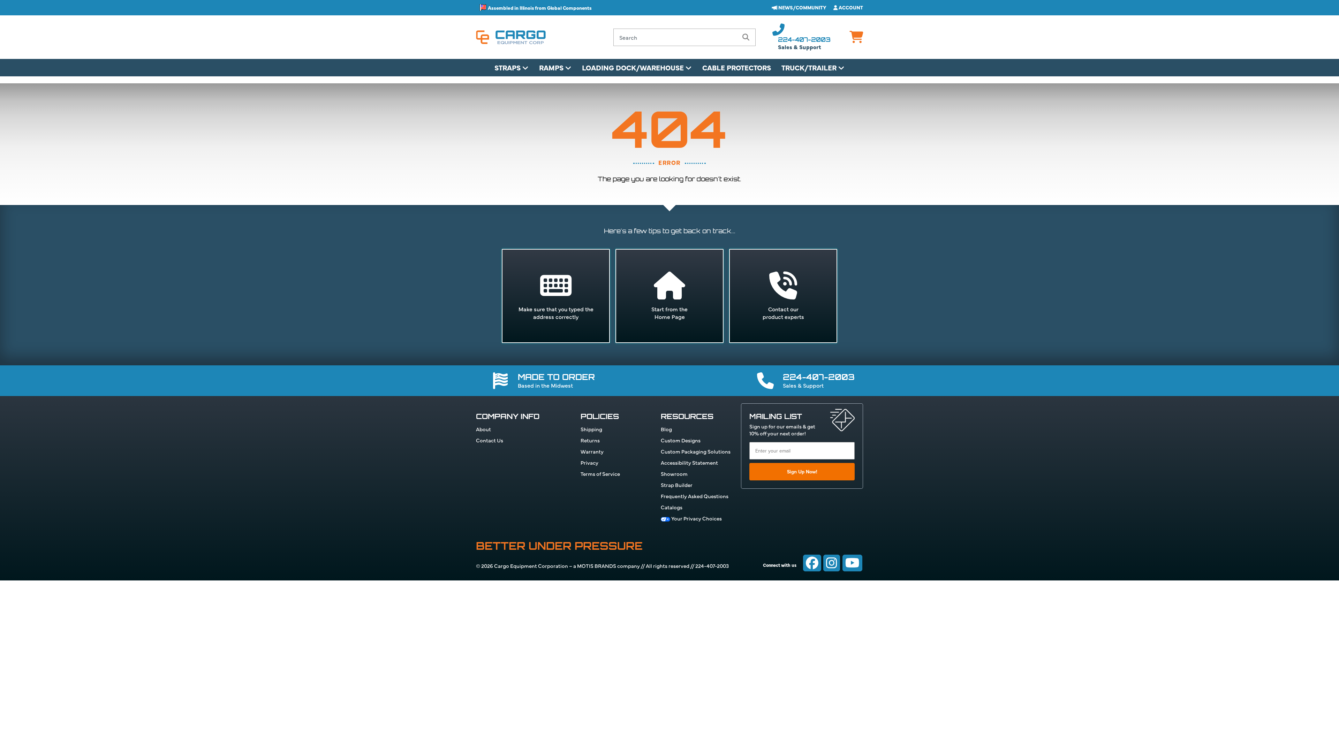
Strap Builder (677, 484)
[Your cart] (856, 39)
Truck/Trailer (809, 67)
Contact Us (489, 440)
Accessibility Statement (689, 462)
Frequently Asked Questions (694, 496)
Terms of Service (600, 473)
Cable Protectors (736, 67)
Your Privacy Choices (696, 518)
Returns (590, 440)
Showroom (674, 473)
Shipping (591, 429)
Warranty (592, 451)
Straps (508, 67)
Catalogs (671, 507)
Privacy (589, 462)
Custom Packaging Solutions (696, 451)
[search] (745, 37)
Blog (666, 429)
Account (850, 7)
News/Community (801, 7)
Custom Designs (681, 440)
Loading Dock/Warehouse (634, 67)
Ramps (552, 67)
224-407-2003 (804, 39)
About (483, 429)
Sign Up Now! (802, 471)
